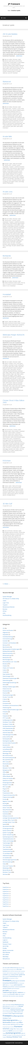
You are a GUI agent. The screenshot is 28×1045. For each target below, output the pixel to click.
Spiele (19, 59)
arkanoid (14, 110)
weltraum (11, 390)
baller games (12, 366)
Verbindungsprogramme (9, 859)
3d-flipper (10, 363)
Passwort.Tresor (7, 944)
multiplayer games (7, 238)
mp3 (4, 985)
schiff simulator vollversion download (13, 382)
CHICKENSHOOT (17, 438)
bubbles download (19, 65)
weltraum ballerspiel (18, 390)
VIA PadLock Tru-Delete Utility (11, 598)
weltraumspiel (6, 391)
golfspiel (5, 559)
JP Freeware (14, 4)
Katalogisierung (7, 741)
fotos (18, 976)
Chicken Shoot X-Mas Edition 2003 (13, 401)
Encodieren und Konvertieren (10, 705)
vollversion (18, 575)
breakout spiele (11, 65)
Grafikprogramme (8, 720)
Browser (5, 664)
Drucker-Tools (6, 697)
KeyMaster (5, 942)
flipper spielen (20, 374)
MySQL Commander (8, 950)
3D (3, 628)
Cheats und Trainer (8, 668)
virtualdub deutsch (11, 495)
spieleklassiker (15, 388)
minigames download (7, 571)
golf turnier (16, 557)
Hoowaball (7, 294)
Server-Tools (6, 807)
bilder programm (21, 973)
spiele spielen (20, 126)
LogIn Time (6, 603)
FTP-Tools (5, 718)
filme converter (6, 976)
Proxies (5, 799)
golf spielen (10, 557)
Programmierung (7, 797)
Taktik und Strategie (17, 163)
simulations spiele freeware (9, 452)
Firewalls (5, 711)
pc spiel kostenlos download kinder (14, 123)
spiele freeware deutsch (12, 493)
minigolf (15, 571)
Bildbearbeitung (7, 651)
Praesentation (6, 793)
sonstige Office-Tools (8, 820)
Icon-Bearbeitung (7, 730)
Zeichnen (5, 874)
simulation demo (16, 124)
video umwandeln (19, 996)
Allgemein (5, 632)
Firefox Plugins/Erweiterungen (11, 709)
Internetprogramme (8, 734)
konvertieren (6, 983)
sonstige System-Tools (9, 822)
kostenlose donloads (13, 120)
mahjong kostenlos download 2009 (11, 177)
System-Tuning (7, 832)
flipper (7, 372)
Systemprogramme (8, 837)
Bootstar (5, 609)
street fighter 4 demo (13, 181)
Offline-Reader (7, 776)
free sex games (18, 174)
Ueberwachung (7, 855)
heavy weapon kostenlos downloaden (11, 443)
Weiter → (7, 584)
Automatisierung (7, 639)
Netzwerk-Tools (7, 768)
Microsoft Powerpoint (8, 757)
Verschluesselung (7, 862)
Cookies (5, 672)
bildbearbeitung (14, 967)
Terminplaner (6, 845)
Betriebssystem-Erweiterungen (11, 649)
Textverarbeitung (7, 851)
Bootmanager (6, 659)
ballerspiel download (7, 368)
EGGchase (7, 460)
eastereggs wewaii (7, 440)
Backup (5, 645)
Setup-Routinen (7, 809)
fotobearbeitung (13, 976)
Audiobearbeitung (8, 636)
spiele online (13, 126)
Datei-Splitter (6, 674)
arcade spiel (5, 366)
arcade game (21, 365)
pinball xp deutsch (12, 381)
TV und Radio (6, 853)
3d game (6, 363)
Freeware (6, 321)
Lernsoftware (6, 749)
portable (6, 990)
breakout (19, 113)
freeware (7, 980)
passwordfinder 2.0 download (14, 986)
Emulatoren (6, 703)
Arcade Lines (7, 191)
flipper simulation (7, 374)
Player (4, 789)
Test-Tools (5, 847)
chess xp (23, 282)
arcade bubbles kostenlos (12, 171)
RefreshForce (6, 959)
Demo (4, 684)
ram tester (9, 180)
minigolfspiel (20, 571)
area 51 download (12, 64)
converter (5, 974)
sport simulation (11, 575)
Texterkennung (7, 849)
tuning (8, 994)
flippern (12, 375)
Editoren (5, 701)
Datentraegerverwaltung (9, 682)
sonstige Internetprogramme (10, 818)
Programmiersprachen (9, 795)
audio (8, 967)
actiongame (5, 365)
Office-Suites (6, 774)
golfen (20, 557)
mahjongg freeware (14, 568)
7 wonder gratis (7, 108)
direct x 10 (5, 284)
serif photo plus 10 (11, 574)
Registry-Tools (6, 801)
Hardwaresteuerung (8, 726)
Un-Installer (6, 857)
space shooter (6, 387)
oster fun (22, 449)
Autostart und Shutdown (9, 643)
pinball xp (5, 381)
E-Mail (4, 699)
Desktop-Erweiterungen (9, 686)
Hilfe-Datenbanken (8, 728)
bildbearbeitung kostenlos (11, 969)
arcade (10, 110)
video (16, 994)
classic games (13, 369)
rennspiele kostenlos (16, 180)
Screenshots (6, 805)
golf (9, 556)
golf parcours (18, 556)
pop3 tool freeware (15, 988)
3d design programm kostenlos (11, 532)
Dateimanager (6, 676)
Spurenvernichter (7, 826)
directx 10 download (17, 284)
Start (9, 10)
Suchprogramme (7, 828)
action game (20, 363)
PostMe (5, 948)
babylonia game (20, 110)
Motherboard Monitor (9, 607)
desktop (13, 974)
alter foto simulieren (17, 547)
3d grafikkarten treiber (18, 542)
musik (6, 985)
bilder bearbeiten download (13, 971)
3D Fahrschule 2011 (19, 534)
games (16, 116)
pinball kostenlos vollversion (17, 380)
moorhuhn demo (16, 447)
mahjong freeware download (18, 565)
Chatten (5, 666)
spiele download (6, 126)
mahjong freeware (7, 565)
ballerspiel (21, 366)
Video (4, 864)
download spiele (11, 116)
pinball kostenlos (6, 380)
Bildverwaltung (7, 655)
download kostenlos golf (13, 553)
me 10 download (11, 285)
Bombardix (7, 256)
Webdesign (6, 868)
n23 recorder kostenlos (13, 70)
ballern (16, 366)
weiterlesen (19, 56)
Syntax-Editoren (7, 830)
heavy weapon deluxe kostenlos (15, 441)
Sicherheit (5, 814)
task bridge (21, 181)
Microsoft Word (7, 759)
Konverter (5, 745)
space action (15, 385)
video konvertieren (12, 996)
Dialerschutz (6, 689)
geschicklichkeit (11, 117)
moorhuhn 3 (8, 447)
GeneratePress (19, 1043)
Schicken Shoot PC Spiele (8, 450)
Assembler (5, 634)
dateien (9, 974)
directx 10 (10, 284)
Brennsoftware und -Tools (10, 661)
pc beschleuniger (10, 178)
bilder (18, 969)
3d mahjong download (8, 544)
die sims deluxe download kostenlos (11, 67)
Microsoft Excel (7, 755)
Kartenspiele (6, 739)
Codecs (5, 670)
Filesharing (6, 707)
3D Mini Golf (7, 503)
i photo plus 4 (10, 559)
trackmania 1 (6, 127)
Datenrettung (6, 680)
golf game (12, 556)
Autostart (5, 641)
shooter (4, 384)
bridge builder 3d (14, 548)
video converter (21, 994)
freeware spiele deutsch (13, 324)
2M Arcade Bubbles (10, 34)
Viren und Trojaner (8, 866)
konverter (22, 981)
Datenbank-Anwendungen (10, 678)
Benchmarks (6, 647)
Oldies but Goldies (8, 59)
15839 (4, 601)
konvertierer (14, 983)
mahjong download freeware (14, 563)
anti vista (5, 967)
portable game (10, 490)
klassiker (14, 119)
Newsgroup (6, 770)
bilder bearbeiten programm (12, 973)
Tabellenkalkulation (8, 839)
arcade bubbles (13, 62)
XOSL (4, 613)
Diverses (5, 693)
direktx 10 (5, 285)
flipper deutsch (12, 372)
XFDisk (4, 611)
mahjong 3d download (16, 560)
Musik (4, 766)
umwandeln (12, 994)
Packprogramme (7, 782)
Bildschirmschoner (8, 653)
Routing (5, 803)
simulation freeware (18, 490)
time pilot (14, 245)
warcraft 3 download (12, 73)
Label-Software (7, 747)
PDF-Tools (5, 787)
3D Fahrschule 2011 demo (8, 535)
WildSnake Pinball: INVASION (13, 335)
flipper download (21, 372)
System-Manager (7, 596)
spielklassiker (6, 390)
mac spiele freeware (18, 175)
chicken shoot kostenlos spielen (18, 437)
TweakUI (5, 605)
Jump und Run (6, 737)
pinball (23, 378)
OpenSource (6, 780)
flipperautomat (6, 375)
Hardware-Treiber (8, 724)
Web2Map (5, 956)
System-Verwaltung (8, 834)
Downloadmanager (8, 695)
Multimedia (6, 764)
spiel (22, 124)
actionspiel (11, 365)
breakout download (7, 114)
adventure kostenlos (19, 166)
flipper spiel (13, 374)
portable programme (13, 990)
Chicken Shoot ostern (7, 438)
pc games (19, 378)
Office (4, 772)
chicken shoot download (13, 435)
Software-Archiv (7, 816)
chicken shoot (11, 434)
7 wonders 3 (14, 108)
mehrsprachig (6, 751)
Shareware (15, 59)
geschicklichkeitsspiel (7, 119)
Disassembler (6, 691)
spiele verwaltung (11, 244)
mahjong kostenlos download (9, 566)
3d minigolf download (18, 544)
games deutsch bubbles (15, 68)
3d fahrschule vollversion (13, 537)
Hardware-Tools (7, 722)
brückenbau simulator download (15, 550)
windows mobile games (8, 183)
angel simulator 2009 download (10, 168)
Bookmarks (6, 657)
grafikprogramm (15, 980)
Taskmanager (6, 843)
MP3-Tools (6, 762)
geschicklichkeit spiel (19, 117)
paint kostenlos (15, 238)
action (19, 108)
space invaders (21, 385)
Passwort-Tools (7, 784)
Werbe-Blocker (7, 870)
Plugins (5, 791)
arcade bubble (6, 62)
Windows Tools (7, 872)
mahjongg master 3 (19, 236)
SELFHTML (6, 946)
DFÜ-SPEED (6, 954)
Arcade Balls (7, 136)
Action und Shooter (8, 429)
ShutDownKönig (7, 615)
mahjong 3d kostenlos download (10, 562)
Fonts (4, 714)
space (10, 385)
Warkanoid (7, 81)
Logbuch (5, 940)
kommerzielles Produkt (9, 743)
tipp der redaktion (17, 992)
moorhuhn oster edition (13, 449)
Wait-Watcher (6, 952)
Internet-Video (6, 732)
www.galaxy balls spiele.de (16, 326)
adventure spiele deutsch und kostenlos (13, 61)
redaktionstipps (7, 992)
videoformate (5, 996)
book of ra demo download (9, 111)
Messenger (6, 753)
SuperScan (5, 887)
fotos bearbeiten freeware (13, 978)
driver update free (20, 974)
